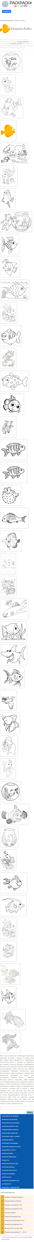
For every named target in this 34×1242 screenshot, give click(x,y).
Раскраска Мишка (10, 1212)
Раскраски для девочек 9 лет (13, 1224)
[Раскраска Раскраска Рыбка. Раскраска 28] (12, 677)
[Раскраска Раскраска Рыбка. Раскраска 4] (8, 130)
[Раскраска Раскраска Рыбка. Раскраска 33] (10, 791)
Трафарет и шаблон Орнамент (14, 1197)
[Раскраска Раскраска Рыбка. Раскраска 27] (13, 654)
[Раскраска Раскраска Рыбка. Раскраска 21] (14, 518)
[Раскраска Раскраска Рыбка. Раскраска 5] (14, 153)
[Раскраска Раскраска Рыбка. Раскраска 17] (8, 426)
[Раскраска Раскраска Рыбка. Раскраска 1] (11, 62)
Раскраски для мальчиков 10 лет (14, 1220)
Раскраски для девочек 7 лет (13, 1205)
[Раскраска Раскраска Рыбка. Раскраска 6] (8, 176)
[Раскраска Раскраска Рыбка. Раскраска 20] (10, 495)
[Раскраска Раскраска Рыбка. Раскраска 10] (10, 267)
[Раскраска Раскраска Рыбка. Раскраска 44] (10, 1042)
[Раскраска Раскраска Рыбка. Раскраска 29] (8, 700)
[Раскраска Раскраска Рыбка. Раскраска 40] (8, 951)
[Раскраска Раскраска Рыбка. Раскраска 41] (10, 974)
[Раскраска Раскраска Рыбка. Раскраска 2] (7, 84)
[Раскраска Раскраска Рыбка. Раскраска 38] (13, 905)
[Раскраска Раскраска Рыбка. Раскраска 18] (13, 449)
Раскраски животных (6, 20)
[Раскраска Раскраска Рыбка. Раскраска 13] (11, 335)
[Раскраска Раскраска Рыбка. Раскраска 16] (12, 404)
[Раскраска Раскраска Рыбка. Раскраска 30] (10, 723)
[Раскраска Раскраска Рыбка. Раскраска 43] (13, 1019)
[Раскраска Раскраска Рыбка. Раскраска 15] (14, 381)
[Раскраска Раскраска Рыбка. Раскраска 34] (14, 814)
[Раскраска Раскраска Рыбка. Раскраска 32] (8, 768)
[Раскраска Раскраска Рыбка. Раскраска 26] (13, 632)
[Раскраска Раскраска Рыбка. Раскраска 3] (11, 107)
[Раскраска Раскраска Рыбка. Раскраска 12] (8, 312)
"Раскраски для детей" (16, 43)
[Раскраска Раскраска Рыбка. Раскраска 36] (8, 860)
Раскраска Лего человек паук (14, 1228)
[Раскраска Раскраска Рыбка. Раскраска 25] (14, 609)
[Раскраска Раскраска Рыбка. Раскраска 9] (9, 244)
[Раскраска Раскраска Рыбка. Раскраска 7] (8, 198)
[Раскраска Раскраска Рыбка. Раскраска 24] (8, 586)
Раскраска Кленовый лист (13, 1216)
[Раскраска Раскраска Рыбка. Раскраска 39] (8, 928)
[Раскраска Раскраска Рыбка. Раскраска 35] (9, 837)
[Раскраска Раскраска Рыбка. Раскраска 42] (8, 996)
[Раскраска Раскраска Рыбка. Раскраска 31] (9, 746)
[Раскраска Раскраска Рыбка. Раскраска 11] (14, 290)
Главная (6, 11)
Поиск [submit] (30, 1112)
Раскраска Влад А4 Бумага (13, 1201)
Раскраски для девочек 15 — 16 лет (15, 1232)
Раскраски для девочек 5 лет (13, 1209)
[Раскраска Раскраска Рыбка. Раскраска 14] (8, 358)
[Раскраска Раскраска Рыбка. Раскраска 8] (16, 221)
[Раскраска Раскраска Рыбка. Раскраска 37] (13, 882)
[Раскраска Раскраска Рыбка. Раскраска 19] (13, 472)
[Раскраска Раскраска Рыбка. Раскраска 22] (10, 540)
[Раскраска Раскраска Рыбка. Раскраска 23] (8, 563)
